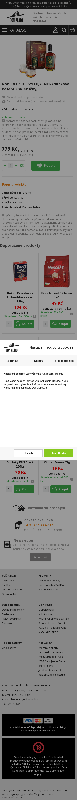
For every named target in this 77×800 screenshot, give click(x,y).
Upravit (28, 453)
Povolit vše (59, 453)
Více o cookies (64, 360)
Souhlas (12, 360)
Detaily (38, 360)
